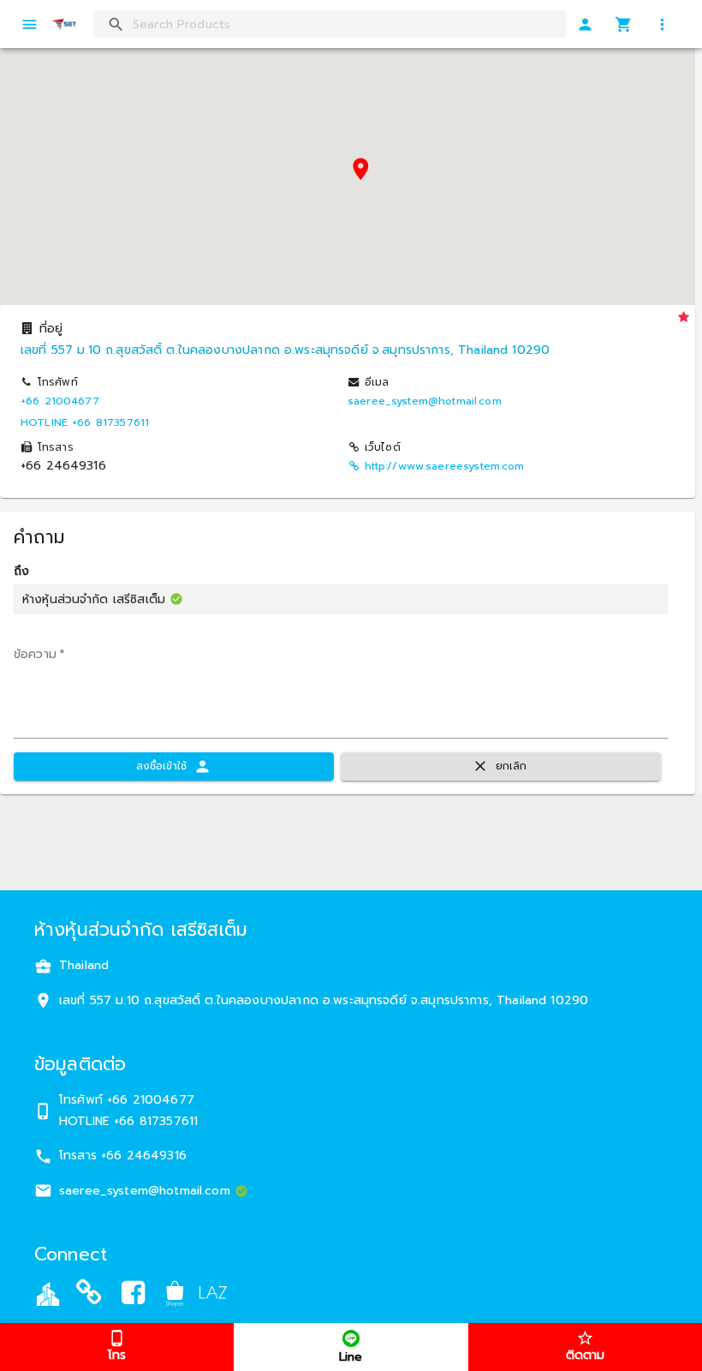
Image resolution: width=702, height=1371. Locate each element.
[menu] (29, 24)
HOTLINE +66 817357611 (85, 422)
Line (350, 1357)
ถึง (21, 571)
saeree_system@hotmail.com (425, 401)
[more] (662, 24)
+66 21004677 (60, 401)
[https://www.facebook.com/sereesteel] (133, 1296)
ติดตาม (585, 1355)
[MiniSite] (89, 1296)
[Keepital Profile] (48, 1293)
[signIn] (585, 24)
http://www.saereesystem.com (445, 466)
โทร (117, 1355)
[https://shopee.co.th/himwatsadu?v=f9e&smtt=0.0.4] (174, 1293)
